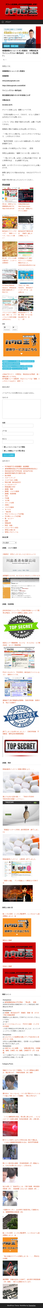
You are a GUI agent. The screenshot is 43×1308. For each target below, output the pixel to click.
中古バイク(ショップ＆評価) (14, 514)
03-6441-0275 (7, 368)
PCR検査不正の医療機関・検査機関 (17, 466)
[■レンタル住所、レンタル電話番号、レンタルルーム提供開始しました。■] (17, 927)
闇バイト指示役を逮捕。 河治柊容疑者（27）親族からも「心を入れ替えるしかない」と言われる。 (21, 1164)
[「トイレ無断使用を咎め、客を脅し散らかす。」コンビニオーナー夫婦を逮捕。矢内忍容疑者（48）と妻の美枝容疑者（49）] (10, 1128)
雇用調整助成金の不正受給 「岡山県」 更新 (20, 1002)
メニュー (8, 22)
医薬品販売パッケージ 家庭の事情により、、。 (19, 769)
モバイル (8, 509)
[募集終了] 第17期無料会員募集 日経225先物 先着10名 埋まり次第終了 (21, 701)
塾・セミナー (9, 518)
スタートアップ (10, 478)
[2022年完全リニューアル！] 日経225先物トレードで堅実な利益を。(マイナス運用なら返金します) (21, 612)
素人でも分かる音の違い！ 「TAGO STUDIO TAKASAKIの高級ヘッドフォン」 (18, 798)
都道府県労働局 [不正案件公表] (15, 473)
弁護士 (7, 505)
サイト (4, 439)
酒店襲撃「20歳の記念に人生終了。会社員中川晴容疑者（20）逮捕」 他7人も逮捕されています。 (21, 1281)
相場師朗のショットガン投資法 (11, 361)
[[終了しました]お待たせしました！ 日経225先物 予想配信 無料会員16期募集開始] (21, 746)
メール (4, 431)
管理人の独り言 (10, 530)
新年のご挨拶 (8, 940)
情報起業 (6, 46)
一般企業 (8, 512)
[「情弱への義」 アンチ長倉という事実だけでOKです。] (18, 893)
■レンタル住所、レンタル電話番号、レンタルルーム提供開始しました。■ (21, 915)
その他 (7, 500)
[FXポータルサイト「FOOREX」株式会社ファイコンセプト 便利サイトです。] (18, 687)
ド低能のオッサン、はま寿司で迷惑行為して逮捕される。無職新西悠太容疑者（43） (21, 1211)
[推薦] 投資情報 (10, 493)
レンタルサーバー (11, 484)
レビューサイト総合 (11, 527)
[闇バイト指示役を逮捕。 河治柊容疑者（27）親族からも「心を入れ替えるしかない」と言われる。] (10, 1175)
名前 (3, 423)
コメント (5, 397)
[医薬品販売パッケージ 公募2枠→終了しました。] (18, 869)
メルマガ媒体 (9, 507)
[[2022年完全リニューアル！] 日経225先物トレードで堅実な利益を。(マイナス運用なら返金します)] (21, 627)
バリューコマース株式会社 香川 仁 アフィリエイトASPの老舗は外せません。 (9, 316)
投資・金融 (14, 46)
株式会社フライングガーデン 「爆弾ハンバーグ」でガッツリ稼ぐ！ (9, 234)
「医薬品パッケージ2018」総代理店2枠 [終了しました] (21, 831)
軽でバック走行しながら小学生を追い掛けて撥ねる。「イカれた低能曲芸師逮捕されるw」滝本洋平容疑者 (21, 1141)
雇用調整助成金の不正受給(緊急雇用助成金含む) (21, 469)
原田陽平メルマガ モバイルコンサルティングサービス (21, 575)
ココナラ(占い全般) (11, 480)
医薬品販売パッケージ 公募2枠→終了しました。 (20, 859)
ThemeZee (32, 1305)
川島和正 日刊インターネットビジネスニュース (19, 554)
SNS (6, 496)
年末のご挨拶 (7, 966)
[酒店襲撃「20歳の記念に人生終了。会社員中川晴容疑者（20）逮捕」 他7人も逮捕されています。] (10, 1291)
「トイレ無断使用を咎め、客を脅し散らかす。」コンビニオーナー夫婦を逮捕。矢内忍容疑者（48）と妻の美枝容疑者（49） (21, 1118)
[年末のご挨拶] (19, 978)
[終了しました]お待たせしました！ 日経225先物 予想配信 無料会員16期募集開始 (21, 733)
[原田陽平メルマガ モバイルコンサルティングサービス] (21, 588)
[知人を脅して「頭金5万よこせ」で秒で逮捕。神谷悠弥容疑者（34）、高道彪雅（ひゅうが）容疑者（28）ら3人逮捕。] (10, 1198)
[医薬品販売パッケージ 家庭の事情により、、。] (21, 782)
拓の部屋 (8, 475)
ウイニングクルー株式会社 (19, 368)
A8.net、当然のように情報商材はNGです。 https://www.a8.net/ (9, 206)
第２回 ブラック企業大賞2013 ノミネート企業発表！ (9, 260)
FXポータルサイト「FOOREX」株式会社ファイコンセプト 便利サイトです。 (21, 673)
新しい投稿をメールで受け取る (14, 451)
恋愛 (6, 521)
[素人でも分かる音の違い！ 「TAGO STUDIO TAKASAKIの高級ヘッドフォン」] (21, 813)
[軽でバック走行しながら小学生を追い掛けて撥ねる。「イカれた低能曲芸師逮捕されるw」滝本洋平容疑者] (10, 1151)
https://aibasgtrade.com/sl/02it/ (11, 363)
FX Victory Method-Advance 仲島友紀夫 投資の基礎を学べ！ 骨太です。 (9, 289)
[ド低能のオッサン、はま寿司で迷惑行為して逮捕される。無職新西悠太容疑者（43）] (10, 1221)
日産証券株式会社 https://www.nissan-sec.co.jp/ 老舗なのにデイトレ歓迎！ (25, 207)
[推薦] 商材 (9, 489)
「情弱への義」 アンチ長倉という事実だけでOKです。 (20, 882)
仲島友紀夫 (29, 366)
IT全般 (7, 498)
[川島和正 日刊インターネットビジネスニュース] (21, 564)
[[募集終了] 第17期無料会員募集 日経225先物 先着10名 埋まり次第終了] (21, 716)
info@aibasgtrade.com (28, 361)
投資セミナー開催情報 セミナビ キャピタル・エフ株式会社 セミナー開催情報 (21, 644)
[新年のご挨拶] (19, 952)
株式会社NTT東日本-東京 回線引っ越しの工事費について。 (25, 233)
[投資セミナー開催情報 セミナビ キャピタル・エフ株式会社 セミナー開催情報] (20, 658)
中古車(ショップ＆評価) (13, 516)
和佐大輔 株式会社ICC (13, 482)
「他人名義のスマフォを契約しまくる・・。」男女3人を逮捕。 (21, 1257)
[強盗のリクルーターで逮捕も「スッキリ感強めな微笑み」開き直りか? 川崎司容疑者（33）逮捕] (10, 1082)
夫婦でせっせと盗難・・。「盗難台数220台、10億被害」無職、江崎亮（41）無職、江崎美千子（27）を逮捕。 (21, 1050)
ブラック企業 (9, 503)
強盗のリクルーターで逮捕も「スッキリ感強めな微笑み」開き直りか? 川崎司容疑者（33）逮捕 (21, 1071)
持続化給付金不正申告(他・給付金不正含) (19, 471)
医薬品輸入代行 (10, 487)
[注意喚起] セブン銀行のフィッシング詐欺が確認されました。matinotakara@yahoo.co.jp (25, 261)
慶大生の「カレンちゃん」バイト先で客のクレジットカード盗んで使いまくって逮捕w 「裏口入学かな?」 (21, 1095)
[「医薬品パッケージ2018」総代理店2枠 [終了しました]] (21, 844)
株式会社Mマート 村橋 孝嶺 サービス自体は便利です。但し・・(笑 (25, 316)
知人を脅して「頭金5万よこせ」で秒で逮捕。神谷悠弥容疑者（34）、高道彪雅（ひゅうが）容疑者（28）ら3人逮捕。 (21, 1188)
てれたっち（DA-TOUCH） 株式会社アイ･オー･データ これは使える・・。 (25, 289)
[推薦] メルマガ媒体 (12, 491)
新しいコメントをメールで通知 (14, 447)
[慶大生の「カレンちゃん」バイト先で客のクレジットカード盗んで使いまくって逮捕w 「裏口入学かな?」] (10, 1105)
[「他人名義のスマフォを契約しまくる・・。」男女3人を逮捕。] (10, 1268)
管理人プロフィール (11, 532)
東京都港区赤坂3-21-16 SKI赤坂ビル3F (13, 366)
